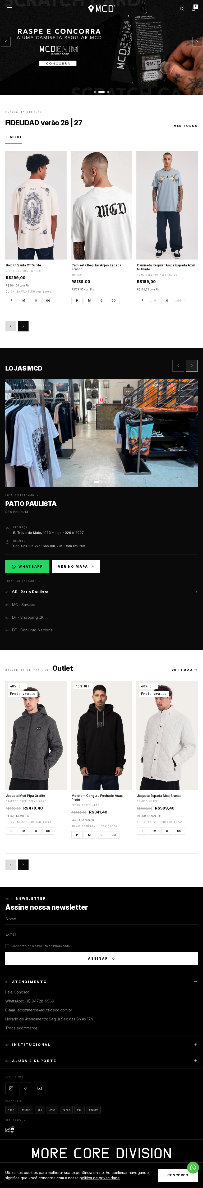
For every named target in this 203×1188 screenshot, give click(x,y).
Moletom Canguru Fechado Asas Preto (97, 798)
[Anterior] (6, 42)
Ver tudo (182, 670)
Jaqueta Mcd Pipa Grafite (25, 796)
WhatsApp (30, 568)
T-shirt (13, 137)
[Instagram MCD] (11, 1088)
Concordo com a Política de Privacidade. (41, 946)
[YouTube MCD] (39, 1088)
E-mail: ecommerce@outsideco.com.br (38, 1010)
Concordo (177, 1175)
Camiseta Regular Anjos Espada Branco (96, 267)
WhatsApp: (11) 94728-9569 (29, 1001)
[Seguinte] (197, 42)
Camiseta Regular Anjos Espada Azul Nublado (166, 267)
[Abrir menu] (9, 8)
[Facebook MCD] (25, 1088)
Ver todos (186, 126)
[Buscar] (182, 8)
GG (48, 300)
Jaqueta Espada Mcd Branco (159, 796)
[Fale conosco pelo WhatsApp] (193, 1167)
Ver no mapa (73, 566)
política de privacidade (100, 1178)
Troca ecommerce (21, 1028)
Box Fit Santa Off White (23, 265)
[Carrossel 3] (101, 47)
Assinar (98, 958)
